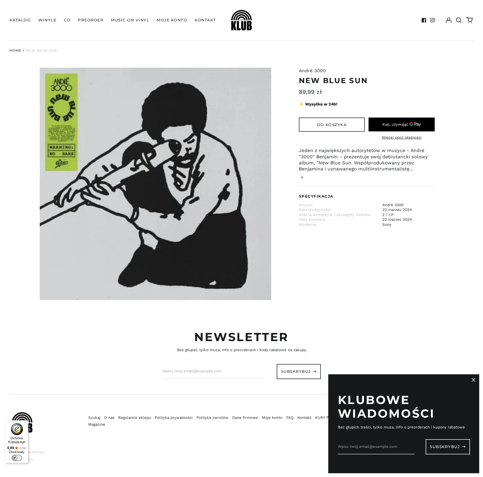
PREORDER (90, 20)
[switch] (17, 458)
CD (67, 20)
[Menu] (25, 423)
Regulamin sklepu (134, 417)
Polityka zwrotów (212, 417)
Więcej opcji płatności (402, 137)
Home (16, 50)
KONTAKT (205, 20)
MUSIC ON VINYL (130, 20)
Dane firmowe (245, 417)
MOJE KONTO (172, 20)
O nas (109, 417)
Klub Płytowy (33, 452)
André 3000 (312, 71)
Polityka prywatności (174, 417)
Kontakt (304, 417)
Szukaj (94, 417)
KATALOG (20, 20)
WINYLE (47, 20)
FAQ (290, 417)
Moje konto (272, 417)
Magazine (96, 424)
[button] (459, 20)
